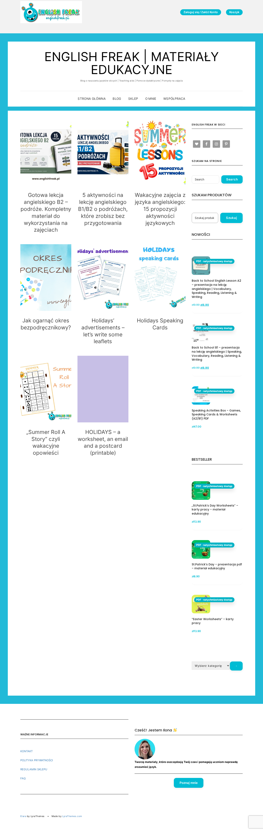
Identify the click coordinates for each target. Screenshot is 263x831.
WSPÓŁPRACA (174, 99)
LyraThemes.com (72, 816)
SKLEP (133, 99)
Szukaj (231, 218)
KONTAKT (26, 751)
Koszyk (234, 12)
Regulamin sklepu (33, 769)
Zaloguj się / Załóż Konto (200, 12)
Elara (23, 816)
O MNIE (150, 99)
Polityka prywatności (36, 760)
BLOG (117, 99)
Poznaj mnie (189, 783)
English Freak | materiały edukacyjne (131, 63)
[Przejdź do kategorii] (236, 666)
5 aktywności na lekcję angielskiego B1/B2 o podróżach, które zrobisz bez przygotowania (103, 209)
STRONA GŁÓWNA (92, 99)
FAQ (23, 778)
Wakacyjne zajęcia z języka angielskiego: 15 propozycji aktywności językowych (160, 209)
